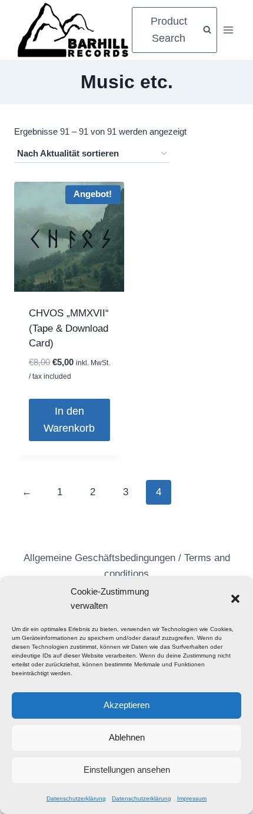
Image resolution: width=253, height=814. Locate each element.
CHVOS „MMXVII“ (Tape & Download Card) (69, 328)
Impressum (192, 798)
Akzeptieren (126, 705)
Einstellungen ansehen (127, 770)
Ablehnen (127, 737)
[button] (235, 599)
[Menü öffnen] (228, 30)
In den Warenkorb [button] (69, 419)
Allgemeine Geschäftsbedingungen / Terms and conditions (127, 565)
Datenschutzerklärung (76, 798)
